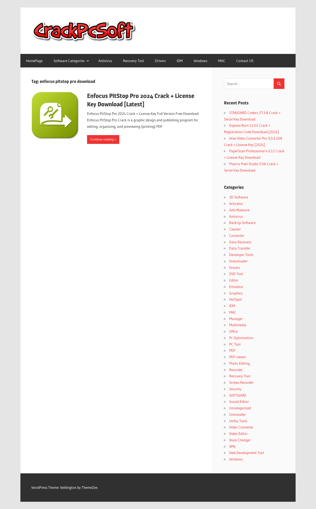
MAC (221, 60)
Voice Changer (240, 440)
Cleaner (235, 229)
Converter (236, 235)
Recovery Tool (133, 60)
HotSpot (235, 299)
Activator (236, 203)
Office (233, 331)
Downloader (238, 261)
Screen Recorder (241, 382)
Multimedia (237, 325)
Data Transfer (239, 248)
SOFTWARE (237, 395)
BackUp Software (242, 222)
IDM (180, 60)
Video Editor (238, 433)
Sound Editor (239, 401)
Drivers (160, 60)
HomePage (34, 60)
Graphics (235, 293)
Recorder (236, 369)
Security (235, 389)
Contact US (244, 60)
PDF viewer (237, 357)
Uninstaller (237, 414)
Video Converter (241, 427)
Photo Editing (239, 363)
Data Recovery (240, 242)
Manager (236, 318)
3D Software (238, 197)
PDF (232, 350)
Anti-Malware (239, 210)
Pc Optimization (241, 337)
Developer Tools (241, 254)
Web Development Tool (246, 452)
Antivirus (105, 60)
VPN (232, 446)
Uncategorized (240, 408)
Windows (200, 60)
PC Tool (235, 344)
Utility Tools (238, 421)
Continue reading (102, 139)
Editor (233, 280)
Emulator (236, 286)
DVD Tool (236, 273)
